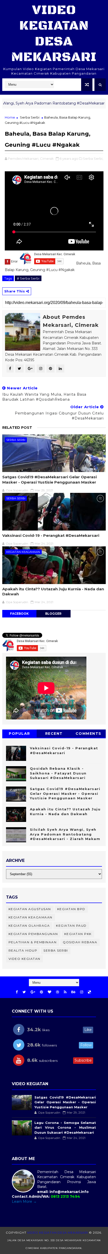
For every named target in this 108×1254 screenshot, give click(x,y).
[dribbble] (57, 992)
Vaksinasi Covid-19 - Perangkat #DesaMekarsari (50, 535)
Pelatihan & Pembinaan (33, 942)
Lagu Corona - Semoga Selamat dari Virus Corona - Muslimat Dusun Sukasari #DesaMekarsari (65, 1127)
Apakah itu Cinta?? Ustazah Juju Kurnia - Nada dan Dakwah (53, 591)
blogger (53, 613)
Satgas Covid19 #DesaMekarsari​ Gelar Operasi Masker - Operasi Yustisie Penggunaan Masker (49, 479)
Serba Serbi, (93, 158)
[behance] (73, 992)
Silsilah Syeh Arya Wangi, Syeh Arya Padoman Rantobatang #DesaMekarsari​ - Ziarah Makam (65, 834)
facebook (19, 613)
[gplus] (32, 992)
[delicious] (89, 992)
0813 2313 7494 (65, 1196)
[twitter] (24, 992)
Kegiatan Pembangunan (33, 934)
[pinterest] (41, 992)
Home (10, 117)
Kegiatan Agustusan (30, 909)
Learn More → (24, 1201)
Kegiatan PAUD (71, 925)
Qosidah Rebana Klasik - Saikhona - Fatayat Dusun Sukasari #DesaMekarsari (58, 772)
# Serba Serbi (28, 278)
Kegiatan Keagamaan (23, 552)
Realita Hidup (23, 950)
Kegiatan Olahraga (29, 925)
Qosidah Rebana (80, 942)
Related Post (17, 427)
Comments (88, 733)
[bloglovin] (49, 992)
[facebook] (17, 992)
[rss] (65, 992)
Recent (54, 733)
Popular (19, 733)
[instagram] (81, 992)
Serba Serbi (29, 117)
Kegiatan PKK (78, 934)
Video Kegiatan (24, 959)
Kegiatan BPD (71, 909)
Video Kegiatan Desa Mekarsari (53, 33)
